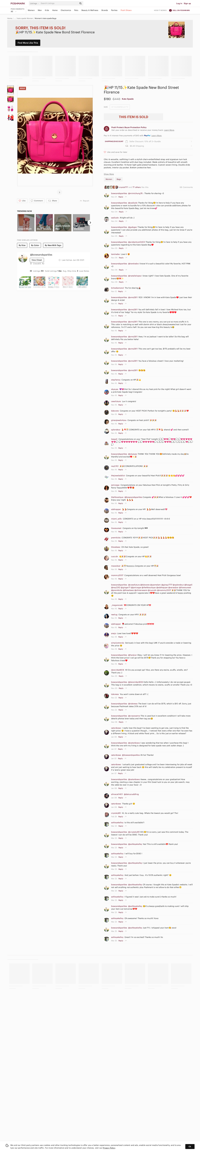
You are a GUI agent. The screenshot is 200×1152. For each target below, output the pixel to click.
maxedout (115, 566)
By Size (22, 245)
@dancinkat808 (135, 682)
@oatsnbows (134, 743)
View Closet (37, 260)
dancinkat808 (117, 670)
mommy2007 (117, 575)
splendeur (115, 429)
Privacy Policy (109, 1148)
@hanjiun (132, 655)
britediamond (117, 288)
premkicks (116, 537)
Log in (179, 3)
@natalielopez (134, 276)
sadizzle (115, 217)
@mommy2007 (164, 590)
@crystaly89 (134, 832)
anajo (113, 633)
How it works (160, 10)
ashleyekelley (117, 822)
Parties (114, 10)
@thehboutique (149, 587)
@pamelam (155, 585)
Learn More (156, 135)
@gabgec (132, 227)
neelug (114, 614)
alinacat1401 (117, 794)
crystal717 (124, 187)
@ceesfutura (134, 585)
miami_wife (116, 519)
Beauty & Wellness (89, 10)
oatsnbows (116, 728)
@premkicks (116, 590)
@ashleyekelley (135, 844)
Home (55, 10)
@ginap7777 (166, 585)
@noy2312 (115, 587)
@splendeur (178, 585)
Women (31, 10)
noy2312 (115, 466)
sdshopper (116, 509)
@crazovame (134, 716)
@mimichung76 (135, 193)
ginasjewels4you (118, 420)
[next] (59, 192)
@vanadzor (173, 587)
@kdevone (145, 585)
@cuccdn (152, 590)
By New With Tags (53, 245)
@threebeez (128, 590)
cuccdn (114, 556)
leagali (114, 439)
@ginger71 (125, 587)
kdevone (115, 411)
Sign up (187, 3)
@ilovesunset (185, 587)
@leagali (188, 585)
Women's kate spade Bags (45, 18)
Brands (104, 10)
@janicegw (136, 587)
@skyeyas (132, 454)
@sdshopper (162, 587)
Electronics (66, 10)
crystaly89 (116, 813)
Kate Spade (128, 99)
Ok (190, 1146)
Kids (47, 10)
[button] (35, 3)
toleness (115, 694)
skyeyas (114, 389)
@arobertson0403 (136, 242)
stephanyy (115, 380)
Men (40, 10)
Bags (119, 179)
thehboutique (117, 497)
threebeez (115, 547)
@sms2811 (133, 297)
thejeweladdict (118, 475)
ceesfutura (116, 401)
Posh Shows (126, 10)
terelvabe (115, 254)
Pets (76, 10)
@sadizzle (132, 203)
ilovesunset (116, 528)
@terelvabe (133, 263)
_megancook (117, 605)
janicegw (115, 485)
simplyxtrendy (117, 643)
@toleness (133, 703)
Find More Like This (28, 42)
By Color (35, 245)
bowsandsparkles (119, 193)
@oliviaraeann (140, 590)
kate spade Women (25, 18)
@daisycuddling (131, 794)
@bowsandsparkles (133, 497)
